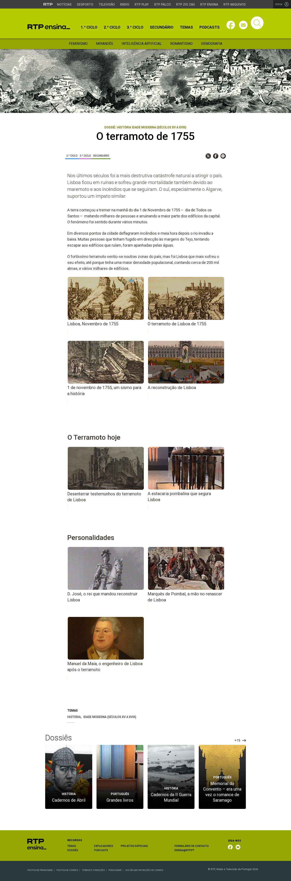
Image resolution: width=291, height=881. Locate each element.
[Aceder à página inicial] (48, 26)
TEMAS (71, 846)
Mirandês (104, 44)
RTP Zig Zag (185, 4)
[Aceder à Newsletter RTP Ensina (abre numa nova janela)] (243, 25)
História (74, 717)
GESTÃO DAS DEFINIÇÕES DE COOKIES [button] (144, 870)
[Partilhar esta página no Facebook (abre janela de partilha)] (215, 156)
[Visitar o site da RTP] (48, 4)
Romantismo (181, 44)
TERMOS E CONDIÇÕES (93, 870)
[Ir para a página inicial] (36, 844)
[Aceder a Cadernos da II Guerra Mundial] (171, 777)
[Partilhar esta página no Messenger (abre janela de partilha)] (223, 156)
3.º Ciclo (135, 27)
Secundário (161, 27)
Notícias (64, 4)
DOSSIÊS (72, 850)
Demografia (211, 44)
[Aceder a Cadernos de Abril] (68, 777)
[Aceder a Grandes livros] (120, 777)
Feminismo (78, 44)
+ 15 (238, 740)
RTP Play (142, 4)
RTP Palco (162, 4)
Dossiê (109, 127)
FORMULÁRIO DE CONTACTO (191, 846)
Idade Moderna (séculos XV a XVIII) (109, 717)
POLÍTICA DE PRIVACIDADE (40, 870)
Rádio (124, 4)
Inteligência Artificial (142, 44)
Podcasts (209, 27)
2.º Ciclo (112, 27)
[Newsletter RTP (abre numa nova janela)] (238, 847)
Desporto (85, 4)
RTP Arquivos (234, 4)
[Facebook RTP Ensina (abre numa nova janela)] (230, 847)
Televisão (107, 4)
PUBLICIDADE (115, 870)
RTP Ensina (209, 4)
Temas (186, 27)
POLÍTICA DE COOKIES (67, 870)
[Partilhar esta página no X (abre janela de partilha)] (208, 156)
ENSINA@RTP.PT (184, 850)
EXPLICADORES (103, 846)
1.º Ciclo (89, 27)
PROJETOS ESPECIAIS (134, 846)
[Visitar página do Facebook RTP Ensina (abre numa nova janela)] (230, 25)
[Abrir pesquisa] (257, 22)
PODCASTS (101, 850)
